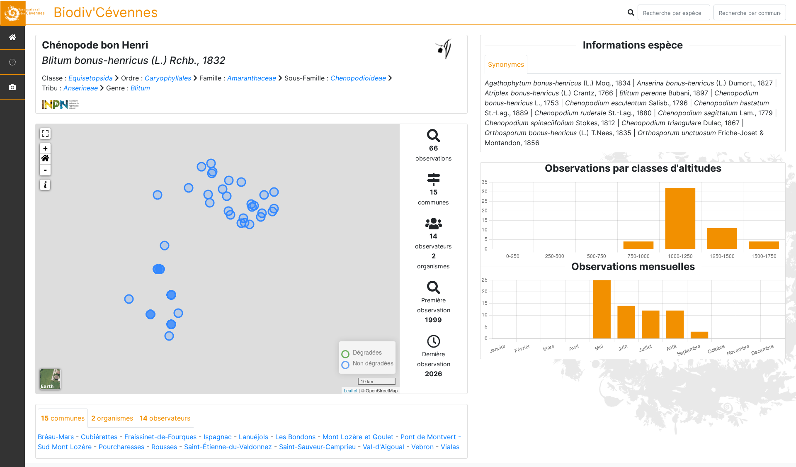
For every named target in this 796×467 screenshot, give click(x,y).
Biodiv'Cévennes (105, 12)
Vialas (450, 447)
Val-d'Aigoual (383, 447)
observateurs (165, 418)
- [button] (45, 169)
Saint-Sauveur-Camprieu (317, 447)
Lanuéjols (253, 437)
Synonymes (506, 64)
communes (63, 418)
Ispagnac (218, 437)
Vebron (422, 447)
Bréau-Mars (56, 437)
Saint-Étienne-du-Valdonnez (228, 447)
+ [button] (45, 148)
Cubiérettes (99, 437)
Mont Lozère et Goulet (358, 437)
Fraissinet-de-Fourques (160, 437)
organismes (112, 418)
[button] (45, 159)
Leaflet (350, 390)
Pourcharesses (121, 447)
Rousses (164, 447)
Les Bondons (295, 437)
